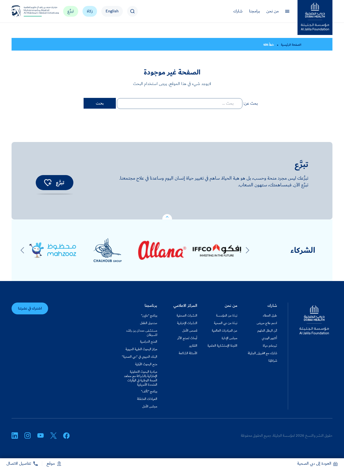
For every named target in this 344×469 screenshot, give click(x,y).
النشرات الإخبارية (187, 323)
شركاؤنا (272, 361)
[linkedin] (15, 435)
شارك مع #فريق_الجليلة (262, 353)
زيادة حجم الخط (40, 44)
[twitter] (53, 435)
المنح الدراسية (148, 342)
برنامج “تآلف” (149, 391)
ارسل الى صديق (58, 44)
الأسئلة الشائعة (188, 353)
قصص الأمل (189, 331)
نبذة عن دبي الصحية (225, 323)
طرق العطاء (270, 316)
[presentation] (247, 250)
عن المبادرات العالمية (224, 331)
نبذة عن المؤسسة (226, 316)
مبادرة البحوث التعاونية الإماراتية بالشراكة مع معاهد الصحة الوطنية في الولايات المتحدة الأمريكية (140, 378)
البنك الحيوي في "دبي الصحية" (139, 357)
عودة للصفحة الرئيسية (77, 44)
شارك (238, 11)
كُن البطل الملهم (267, 331)
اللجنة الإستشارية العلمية (222, 346)
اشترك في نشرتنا (30, 308)
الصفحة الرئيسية (291, 44)
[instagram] (27, 435)
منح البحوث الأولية (146, 364)
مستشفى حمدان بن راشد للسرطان (141, 333)
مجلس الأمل (149, 406)
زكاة (90, 11)
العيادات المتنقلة (147, 399)
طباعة (67, 44)
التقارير (193, 346)
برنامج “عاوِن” (149, 316)
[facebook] (66, 435)
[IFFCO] (217, 250)
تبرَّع (70, 11)
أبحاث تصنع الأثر (187, 338)
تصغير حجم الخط (49, 44)
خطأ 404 (268, 44)
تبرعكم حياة (270, 346)
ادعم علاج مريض (267, 323)
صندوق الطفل (148, 323)
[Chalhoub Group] (107, 250)
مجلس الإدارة (229, 338)
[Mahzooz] (53, 250)
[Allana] (162, 250)
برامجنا (254, 11)
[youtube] (40, 435)
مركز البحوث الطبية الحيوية (141, 349)
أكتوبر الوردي (269, 338)
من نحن (272, 11)
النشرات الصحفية (187, 316)
